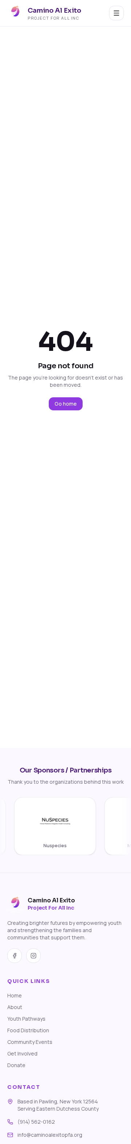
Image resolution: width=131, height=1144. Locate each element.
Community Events (29, 1041)
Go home (66, 403)
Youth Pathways (26, 1018)
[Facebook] (14, 955)
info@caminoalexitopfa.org (49, 1134)
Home (14, 995)
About (14, 1007)
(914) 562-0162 (36, 1121)
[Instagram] (33, 955)
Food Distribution (28, 1030)
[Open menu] (116, 13)
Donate (16, 1065)
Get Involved (22, 1053)
